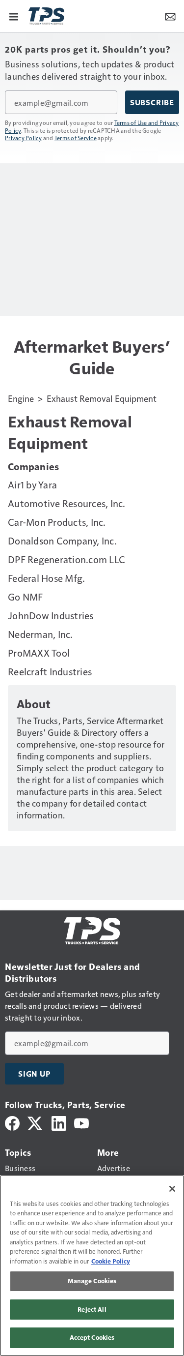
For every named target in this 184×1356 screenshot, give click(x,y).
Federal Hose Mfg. (46, 578)
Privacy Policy (23, 138)
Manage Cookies (92, 1281)
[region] (92, 1265)
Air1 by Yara (32, 484)
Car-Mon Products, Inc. (57, 521)
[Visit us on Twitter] (35, 1122)
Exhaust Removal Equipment (102, 398)
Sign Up (34, 1074)
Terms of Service (75, 138)
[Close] (172, 1189)
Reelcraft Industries (50, 671)
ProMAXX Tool (39, 652)
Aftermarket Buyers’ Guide (92, 356)
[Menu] (14, 15)
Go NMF (25, 596)
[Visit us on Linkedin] (59, 1122)
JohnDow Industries (51, 615)
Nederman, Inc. (40, 634)
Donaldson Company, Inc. (62, 540)
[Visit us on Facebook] (12, 1122)
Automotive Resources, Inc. (67, 503)
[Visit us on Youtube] (81, 1122)
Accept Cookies (92, 1337)
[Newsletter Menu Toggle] (170, 15)
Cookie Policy (110, 1261)
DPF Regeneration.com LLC (66, 559)
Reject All (92, 1309)
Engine (21, 398)
